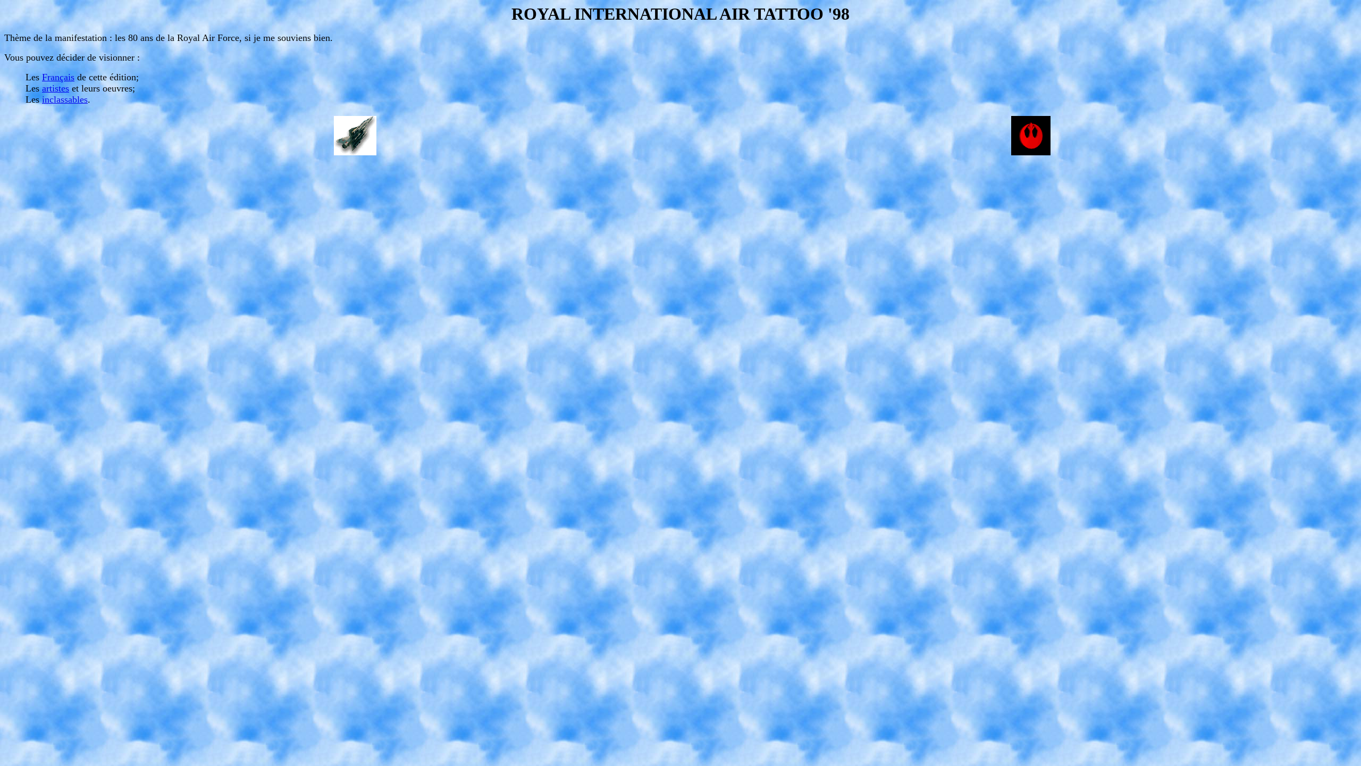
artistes (55, 88)
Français (58, 77)
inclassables (65, 99)
